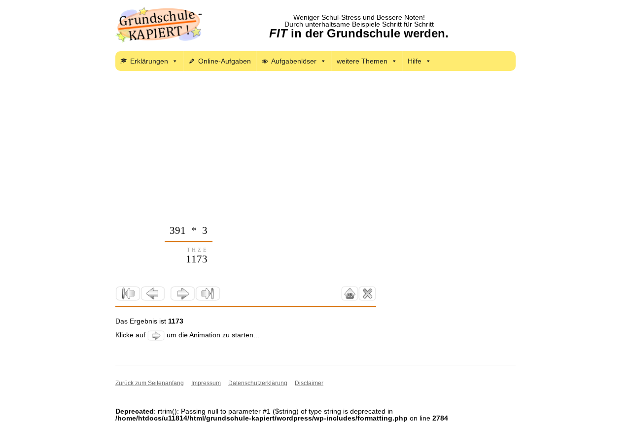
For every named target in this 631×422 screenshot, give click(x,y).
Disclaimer (309, 383)
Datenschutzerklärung (257, 383)
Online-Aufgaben (224, 61)
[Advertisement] (315, 152)
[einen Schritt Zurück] (153, 293)
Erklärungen (149, 61)
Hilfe (414, 61)
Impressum (206, 383)
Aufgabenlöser (293, 61)
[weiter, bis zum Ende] (207, 293)
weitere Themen (362, 61)
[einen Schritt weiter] (182, 293)
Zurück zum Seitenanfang (149, 383)
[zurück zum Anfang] (127, 293)
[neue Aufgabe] (367, 293)
